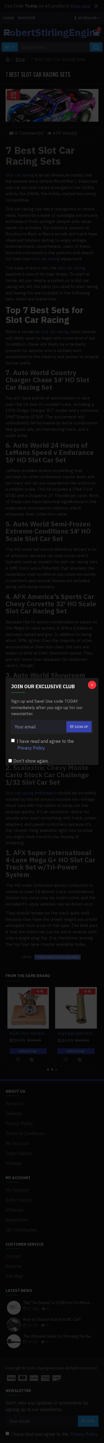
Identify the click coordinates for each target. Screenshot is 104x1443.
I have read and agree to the (45, 744)
